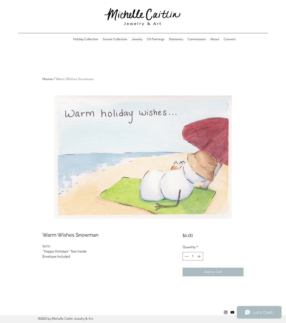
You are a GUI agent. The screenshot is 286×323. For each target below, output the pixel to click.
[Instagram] (225, 312)
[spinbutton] (192, 256)
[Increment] (199, 256)
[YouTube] (232, 312)
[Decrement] (186, 256)
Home (47, 79)
